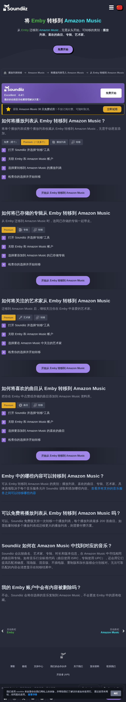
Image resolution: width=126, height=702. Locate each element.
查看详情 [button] (32, 694)
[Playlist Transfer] (15, 7)
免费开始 (63, 49)
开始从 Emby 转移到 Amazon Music (63, 192)
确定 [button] (116, 693)
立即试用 (112, 109)
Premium (8, 230)
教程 (24, 666)
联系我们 (111, 666)
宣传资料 (94, 666)
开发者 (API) (63, 674)
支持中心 (38, 666)
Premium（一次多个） (34, 142)
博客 (12, 666)
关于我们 (78, 666)
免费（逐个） (11, 142)
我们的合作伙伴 (58, 666)
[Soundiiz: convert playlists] (63, 655)
